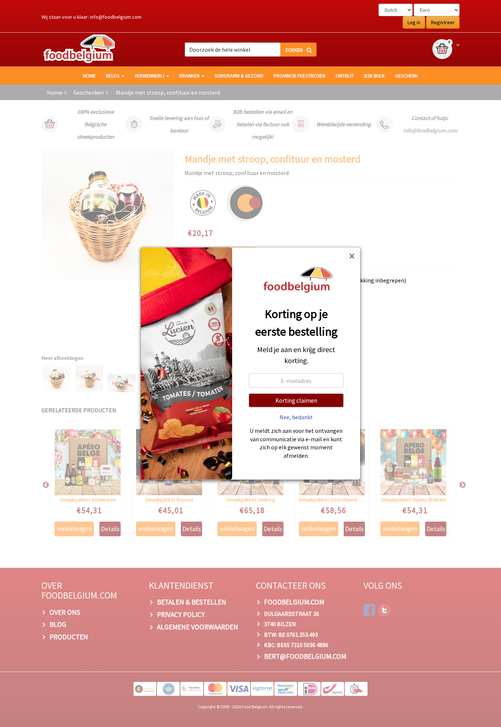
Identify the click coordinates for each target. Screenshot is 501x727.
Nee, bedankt (296, 417)
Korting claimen (296, 401)
